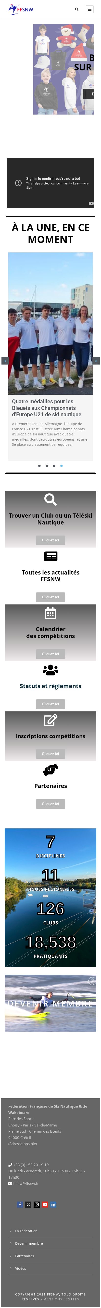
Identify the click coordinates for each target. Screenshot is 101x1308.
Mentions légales (61, 1299)
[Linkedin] (53, 1205)
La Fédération (26, 1231)
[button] (5, 361)
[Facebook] (20, 1205)
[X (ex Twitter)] (28, 1205)
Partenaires (24, 1256)
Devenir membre (50, 1003)
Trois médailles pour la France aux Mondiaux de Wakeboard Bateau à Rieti (48, 408)
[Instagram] (37, 1205)
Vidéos (20, 1268)
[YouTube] (45, 1205)
